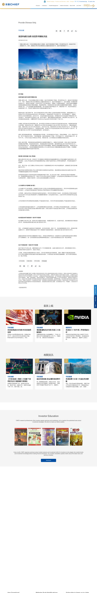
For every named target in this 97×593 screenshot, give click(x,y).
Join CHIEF (78, 5)
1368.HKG (29, 261)
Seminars (48, 460)
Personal (38, 5)
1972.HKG (37, 261)
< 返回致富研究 (22, 287)
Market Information (64, 5)
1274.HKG (21, 261)
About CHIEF (72, 5)
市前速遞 (44, 261)
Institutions (44, 5)
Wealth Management (53, 5)
